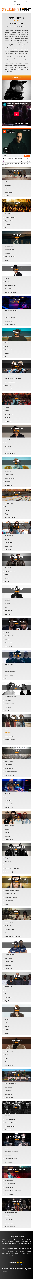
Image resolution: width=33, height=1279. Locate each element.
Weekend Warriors (11, 1123)
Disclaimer (29, 1270)
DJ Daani (8, 549)
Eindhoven (21, 1251)
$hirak (7, 353)
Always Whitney (10, 382)
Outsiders (8, 1090)
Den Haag (10, 1251)
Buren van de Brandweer (13, 936)
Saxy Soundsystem (10, 696)
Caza (6, 1058)
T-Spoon (7, 793)
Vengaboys (8, 797)
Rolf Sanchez (9, 474)
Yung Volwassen (10, 256)
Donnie (7, 1062)
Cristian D (8, 343)
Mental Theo (9, 807)
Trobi (6, 346)
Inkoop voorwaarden (13, 1270)
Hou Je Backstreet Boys (12, 868)
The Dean (8, 668)
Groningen (5, 1255)
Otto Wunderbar (10, 954)
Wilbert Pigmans (10, 926)
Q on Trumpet (9, 1187)
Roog (6, 607)
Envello (7, 582)
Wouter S (19, 26)
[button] (16, 1263)
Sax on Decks (9, 1223)
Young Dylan (9, 246)
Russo (7, 407)
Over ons (13, 2)
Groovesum (4, 1271)
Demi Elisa (8, 546)
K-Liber (7, 829)
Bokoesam (8, 994)
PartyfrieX (8, 965)
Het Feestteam (9, 933)
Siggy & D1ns (9, 221)
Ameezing (8, 507)
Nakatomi (8, 800)
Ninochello (8, 439)
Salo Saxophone (10, 1226)
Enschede (16, 1255)
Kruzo (7, 578)
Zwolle (3, 1251)
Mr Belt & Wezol (10, 739)
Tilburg (16, 1253)
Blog (13, 4)
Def (6, 181)
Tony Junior (9, 1162)
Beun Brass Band (10, 1119)
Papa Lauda (8, 958)
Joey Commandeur (11, 771)
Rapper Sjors (9, 1097)
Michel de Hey (9, 775)
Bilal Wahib (9, 1051)
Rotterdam (22, 1253)
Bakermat (8, 1155)
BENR (7, 904)
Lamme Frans (9, 929)
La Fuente (8, 614)
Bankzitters (9, 664)
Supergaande (9, 675)
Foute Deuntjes (9, 872)
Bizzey (7, 357)
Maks (7, 260)
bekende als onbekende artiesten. (16, 65)
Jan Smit (8, 639)
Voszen (7, 253)
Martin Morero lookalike (13, 378)
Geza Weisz (8, 646)
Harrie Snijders (10, 453)
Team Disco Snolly (10, 310)
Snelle (7, 1055)
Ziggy (7, 514)
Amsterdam (5, 1253)
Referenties (26, 2)
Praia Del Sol (9, 485)
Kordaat (7, 1116)
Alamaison (8, 321)
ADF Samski (9, 987)
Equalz (7, 1001)
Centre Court (9, 761)
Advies (19, 2)
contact (11, 67)
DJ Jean (7, 836)
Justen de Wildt (10, 893)
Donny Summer (10, 317)
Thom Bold (8, 610)
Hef (6, 990)
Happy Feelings (10, 324)
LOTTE (7, 539)
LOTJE (7, 411)
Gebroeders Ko (9, 968)
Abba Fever (8, 865)
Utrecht (11, 1253)
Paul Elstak (8, 804)
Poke (6, 1022)
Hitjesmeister (9, 503)
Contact (18, 4)
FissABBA (8, 385)
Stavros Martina (10, 478)
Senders (7, 603)
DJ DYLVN (8, 471)
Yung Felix (8, 350)
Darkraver (8, 1094)
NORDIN (7, 224)
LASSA (7, 278)
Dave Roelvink (9, 643)
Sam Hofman (9, 768)
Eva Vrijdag (8, 764)
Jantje (7, 1026)
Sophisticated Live (11, 1212)
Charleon (8, 1216)
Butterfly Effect (10, 571)
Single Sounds (9, 858)
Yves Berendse (9, 900)
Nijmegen (29, 1253)
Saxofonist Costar (10, 1183)
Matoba (7, 600)
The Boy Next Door (10, 285)
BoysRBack (8, 389)
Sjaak (6, 1033)
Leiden (15, 1251)
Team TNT (8, 861)
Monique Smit (9, 825)
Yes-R (7, 832)
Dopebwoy (8, 997)
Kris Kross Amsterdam (12, 1151)
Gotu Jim (8, 185)
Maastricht (28, 1251)
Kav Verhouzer (9, 711)
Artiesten (6, 2)
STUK (6, 678)
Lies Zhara (8, 450)
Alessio (7, 443)
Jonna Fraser (9, 1065)
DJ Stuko (7, 575)
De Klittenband (10, 1126)
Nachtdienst (9, 192)
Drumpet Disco (9, 1219)
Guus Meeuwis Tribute (12, 375)
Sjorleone (8, 446)
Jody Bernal (9, 636)
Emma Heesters (10, 671)
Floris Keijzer (9, 249)
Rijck (6, 188)
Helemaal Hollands (11, 897)
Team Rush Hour (10, 517)
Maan (7, 632)
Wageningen (11, 1255)
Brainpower (9, 839)
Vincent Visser (9, 414)
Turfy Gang (8, 418)
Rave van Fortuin (10, 1083)
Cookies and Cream (11, 1158)
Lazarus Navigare (10, 217)
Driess (7, 1019)
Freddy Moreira (10, 282)
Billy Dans (8, 421)
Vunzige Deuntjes (10, 292)
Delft (21, 1255)
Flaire (7, 195)
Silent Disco (8, 1087)
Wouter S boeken (16, 77)
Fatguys (7, 510)
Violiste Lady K (9, 1180)
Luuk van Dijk (9, 736)
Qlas (6, 228)
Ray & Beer (8, 214)
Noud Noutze (9, 922)
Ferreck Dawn (9, 703)
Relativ (7, 729)
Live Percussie (9, 1194)
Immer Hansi (9, 961)
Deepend (8, 707)
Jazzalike (8, 1130)
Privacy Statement (22, 1270)
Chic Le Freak (9, 314)
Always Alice (9, 535)
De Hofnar (8, 700)
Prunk (7, 743)
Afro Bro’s (8, 481)
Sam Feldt (8, 1148)
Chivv (7, 1029)
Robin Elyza (9, 542)
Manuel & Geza (9, 289)
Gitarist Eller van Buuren (13, 1191)
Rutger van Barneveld (12, 890)
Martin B (8, 568)
